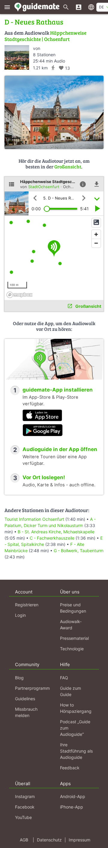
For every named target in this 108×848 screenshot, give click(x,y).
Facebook (24, 806)
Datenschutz (49, 839)
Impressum (79, 839)
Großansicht (67, 166)
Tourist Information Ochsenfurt (34, 519)
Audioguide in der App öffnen (59, 449)
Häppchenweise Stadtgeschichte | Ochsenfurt (45, 35)
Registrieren (26, 604)
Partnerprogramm (32, 688)
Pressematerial (74, 638)
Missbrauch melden (26, 712)
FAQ (64, 677)
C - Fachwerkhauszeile (52, 538)
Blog (19, 677)
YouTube (23, 817)
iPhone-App (71, 806)
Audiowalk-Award (71, 624)
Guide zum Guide (70, 691)
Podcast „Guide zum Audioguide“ (75, 728)
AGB (24, 839)
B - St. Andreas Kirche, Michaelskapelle (56, 531)
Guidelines (25, 698)
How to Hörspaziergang (76, 708)
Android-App (72, 796)
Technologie (72, 648)
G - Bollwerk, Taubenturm (79, 550)
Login (20, 615)
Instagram (25, 796)
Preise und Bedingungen (73, 607)
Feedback (70, 767)
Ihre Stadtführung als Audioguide (76, 751)
